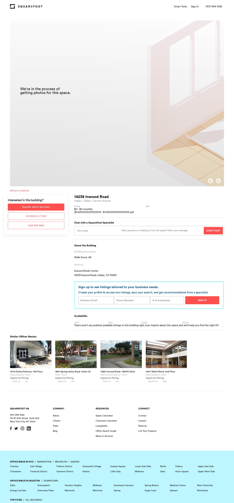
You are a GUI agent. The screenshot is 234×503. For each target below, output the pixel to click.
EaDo (12, 485)
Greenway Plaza (45, 490)
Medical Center (178, 485)
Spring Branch (152, 485)
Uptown (174, 490)
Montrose (98, 490)
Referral (142, 425)
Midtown (139, 471)
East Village (36, 466)
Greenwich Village (91, 466)
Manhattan (44, 461)
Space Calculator (104, 415)
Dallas (77, 200)
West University (205, 485)
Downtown (51, 480)
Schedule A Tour (36, 216)
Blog (55, 430)
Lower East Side (143, 466)
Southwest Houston (124, 485)
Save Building (36, 225)
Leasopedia (101, 425)
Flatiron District (64, 466)
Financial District (38, 471)
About (56, 415)
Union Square (182, 471)
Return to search (19, 190)
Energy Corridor (18, 490)
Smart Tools (180, 6)
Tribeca (178, 466)
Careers (142, 420)
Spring (117, 490)
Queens (75, 461)
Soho (162, 471)
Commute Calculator (106, 420)
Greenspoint (43, 485)
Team (55, 425)
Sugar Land (150, 490)
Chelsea (14, 466)
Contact (142, 415)
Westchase (202, 490)
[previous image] (210, 181)
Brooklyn (61, 461)
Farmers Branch (102, 200)
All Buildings (34, 499)
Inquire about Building (36, 207)
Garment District (65, 471)
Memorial (69, 490)
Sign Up (202, 300)
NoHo (163, 466)
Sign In (195, 6)
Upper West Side (206, 471)
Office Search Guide (106, 430)
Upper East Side (206, 466)
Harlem (86, 471)
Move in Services (104, 436)
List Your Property (147, 430)
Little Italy (115, 471)
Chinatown (15, 471)
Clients (56, 420)
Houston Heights (73, 485)
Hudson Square (118, 466)
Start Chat (213, 230)
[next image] (218, 181)
